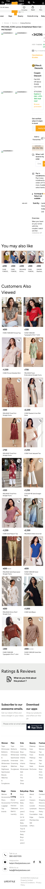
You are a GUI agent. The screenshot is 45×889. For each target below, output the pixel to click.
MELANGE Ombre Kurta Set (33, 534)
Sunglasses (15, 769)
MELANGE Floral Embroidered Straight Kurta (33, 374)
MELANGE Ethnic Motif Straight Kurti (10, 613)
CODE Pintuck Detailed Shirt (12, 373)
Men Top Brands (41, 763)
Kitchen (13, 806)
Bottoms (4, 752)
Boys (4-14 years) (22, 797)
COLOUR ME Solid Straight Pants (32, 494)
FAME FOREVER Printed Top (12, 333)
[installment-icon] (33, 50)
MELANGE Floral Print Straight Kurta (9, 414)
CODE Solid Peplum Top (10, 534)
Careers (32, 800)
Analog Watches (25, 23)
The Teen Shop (22, 780)
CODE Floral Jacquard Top (32, 453)
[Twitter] (40, 862)
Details (37, 147)
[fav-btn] (7, 253)
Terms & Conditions (28, 883)
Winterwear (5, 763)
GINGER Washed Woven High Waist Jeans (39, 270)
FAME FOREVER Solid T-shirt (5, 270)
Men (40, 758)
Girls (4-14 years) (22, 817)
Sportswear (5, 772)
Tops (3, 746)
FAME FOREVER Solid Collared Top (31, 573)
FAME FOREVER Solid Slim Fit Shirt (32, 653)
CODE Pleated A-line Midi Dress (32, 414)
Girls (40, 772)
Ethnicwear (5, 749)
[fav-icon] (24, 8)
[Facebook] (34, 862)
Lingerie (4, 766)
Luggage (4, 806)
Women (6, 23)
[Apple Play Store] (35, 727)
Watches (15, 23)
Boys (40, 769)
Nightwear (5, 769)
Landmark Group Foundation (34, 811)
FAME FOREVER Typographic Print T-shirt (32, 334)
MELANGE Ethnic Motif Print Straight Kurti (23, 270)
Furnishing (14, 803)
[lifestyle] (9, 881)
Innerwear (14, 761)
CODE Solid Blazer (30, 612)
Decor (13, 800)
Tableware (14, 808)
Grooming (14, 763)
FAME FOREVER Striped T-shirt (14, 270)
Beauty (3, 775)
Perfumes (33, 769)
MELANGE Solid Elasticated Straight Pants (11, 573)
